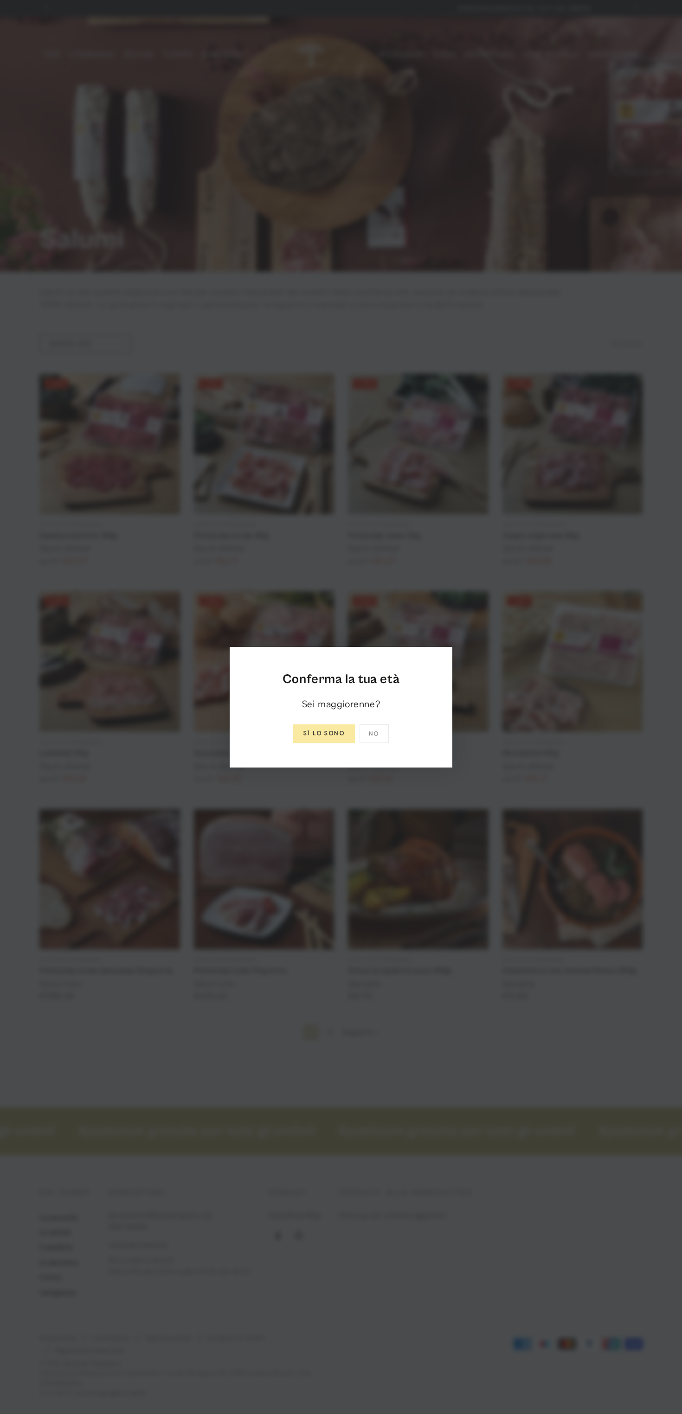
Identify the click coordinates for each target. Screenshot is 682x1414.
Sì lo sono (324, 732)
